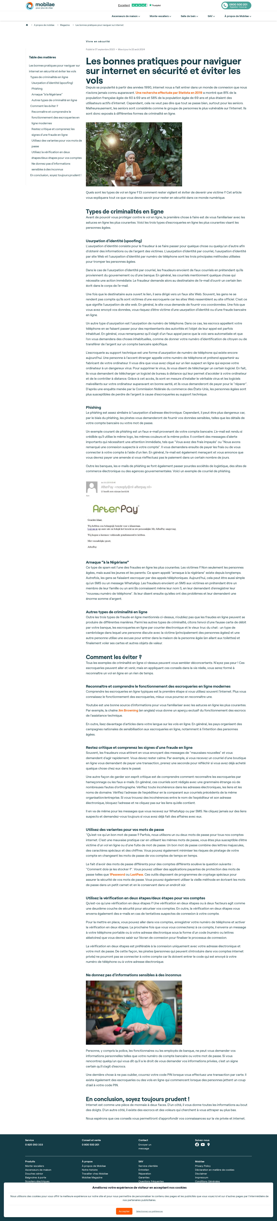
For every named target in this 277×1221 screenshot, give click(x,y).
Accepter (124, 1211)
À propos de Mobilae (237, 15)
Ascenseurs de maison (125, 15)
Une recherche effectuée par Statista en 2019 (169, 92)
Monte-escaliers (159, 15)
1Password (117, 874)
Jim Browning (128, 710)
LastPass (136, 874)
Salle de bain (188, 15)
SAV (210, 15)
